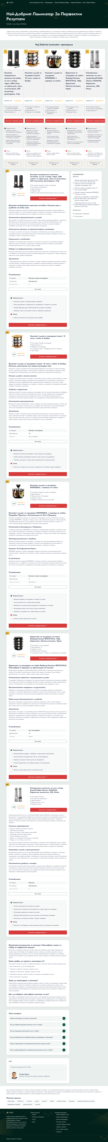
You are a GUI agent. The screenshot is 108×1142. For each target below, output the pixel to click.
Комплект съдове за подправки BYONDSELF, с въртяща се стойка (87, 193)
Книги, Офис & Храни (89, 2)
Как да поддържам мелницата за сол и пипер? (24, 1031)
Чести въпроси (79, 216)
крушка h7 (44, 1101)
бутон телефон (11, 1101)
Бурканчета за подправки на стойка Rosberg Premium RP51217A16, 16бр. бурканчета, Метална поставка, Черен (87, 198)
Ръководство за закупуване (82, 214)
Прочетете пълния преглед (13, 163)
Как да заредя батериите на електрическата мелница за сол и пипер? (31, 1050)
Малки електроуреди (62, 1119)
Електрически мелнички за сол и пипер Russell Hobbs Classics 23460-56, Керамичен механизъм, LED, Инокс (87, 204)
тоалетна (52, 1101)
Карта (33, 1122)
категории (59, 1132)
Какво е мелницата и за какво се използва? (23, 1018)
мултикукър (71, 1101)
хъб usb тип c (20, 1101)
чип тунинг (37, 1104)
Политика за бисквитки (38, 1117)
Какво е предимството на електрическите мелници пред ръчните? (30, 1044)
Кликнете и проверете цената (14, 121)
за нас (34, 1119)
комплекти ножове (61, 1101)
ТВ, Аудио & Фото (61, 1122)
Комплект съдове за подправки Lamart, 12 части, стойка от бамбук (86, 189)
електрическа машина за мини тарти (85, 1101)
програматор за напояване (14, 1104)
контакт (34, 1114)
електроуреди (49, 2)
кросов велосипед (27, 1104)
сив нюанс (29, 1101)
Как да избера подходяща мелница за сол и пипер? (26, 1025)
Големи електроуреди (62, 1117)
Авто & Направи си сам (36, 2)
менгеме (37, 1101)
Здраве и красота (76, 2)
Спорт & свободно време (61, 2)
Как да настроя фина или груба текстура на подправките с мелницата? (31, 1037)
